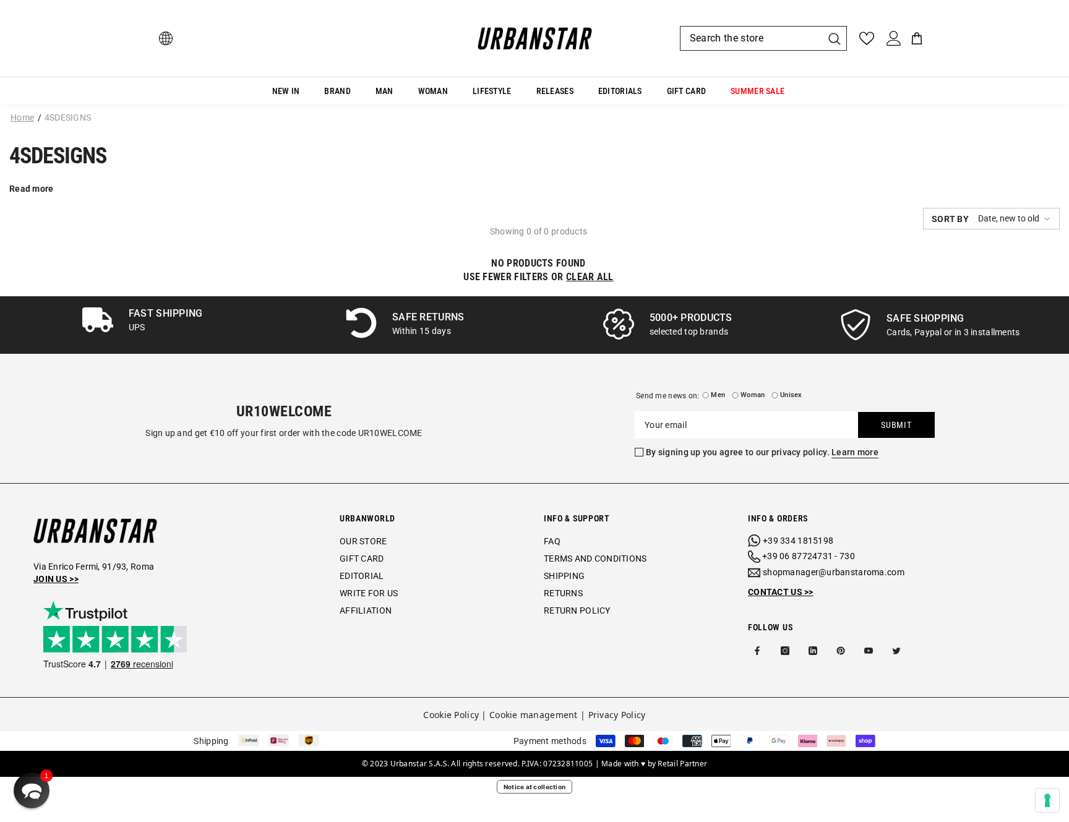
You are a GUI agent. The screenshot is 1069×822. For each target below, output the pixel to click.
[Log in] (894, 38)
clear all (590, 277)
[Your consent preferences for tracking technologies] (1047, 800)
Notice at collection (535, 786)
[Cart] (916, 38)
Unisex (791, 395)
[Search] (763, 38)
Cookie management (533, 715)
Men (718, 395)
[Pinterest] (840, 650)
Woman (753, 395)
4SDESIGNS (68, 117)
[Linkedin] (813, 650)
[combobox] (751, 38)
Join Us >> (56, 579)
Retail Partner (682, 763)
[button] (991, 218)
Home (22, 117)
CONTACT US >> (781, 592)
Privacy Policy (617, 715)
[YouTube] (868, 650)
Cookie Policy (451, 715)
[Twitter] (896, 650)
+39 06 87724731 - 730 (808, 556)
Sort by (950, 219)
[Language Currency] (165, 38)
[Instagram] (785, 650)
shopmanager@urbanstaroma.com (833, 572)
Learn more (854, 452)
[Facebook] (757, 650)
